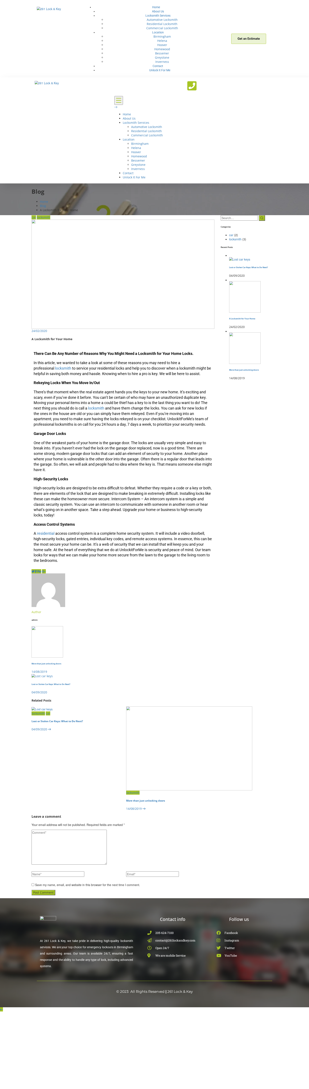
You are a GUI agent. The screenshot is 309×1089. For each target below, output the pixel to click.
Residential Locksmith (162, 24)
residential (45, 533)
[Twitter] (33, 571)
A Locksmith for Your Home (242, 318)
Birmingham (162, 36)
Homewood (162, 49)
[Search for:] (239, 218)
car (34, 217)
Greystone (162, 57)
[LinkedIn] (40, 571)
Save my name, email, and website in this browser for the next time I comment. (87, 885)
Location (158, 32)
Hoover (162, 45)
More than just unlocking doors (145, 800)
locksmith (43, 217)
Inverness (162, 62)
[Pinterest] (37, 571)
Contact (158, 66)
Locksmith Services (157, 15)
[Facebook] (35, 571)
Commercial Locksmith (162, 28)
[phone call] (192, 85)
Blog (43, 206)
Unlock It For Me (159, 70)
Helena (162, 41)
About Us (158, 11)
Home (156, 7)
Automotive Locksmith (162, 20)
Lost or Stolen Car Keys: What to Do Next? (57, 721)
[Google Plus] (44, 571)
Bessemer (162, 53)
